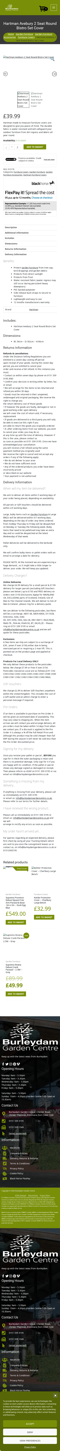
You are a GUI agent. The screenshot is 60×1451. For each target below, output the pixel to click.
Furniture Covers (26, 37)
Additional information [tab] (17, 232)
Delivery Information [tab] (16, 254)
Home (11, 34)
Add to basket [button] (16, 922)
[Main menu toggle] (54, 7)
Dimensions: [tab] (11, 243)
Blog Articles (33, 1195)
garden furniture (30, 267)
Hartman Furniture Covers (34, 175)
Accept (30, 1423)
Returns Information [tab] (15, 248)
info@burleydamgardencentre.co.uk (21, 629)
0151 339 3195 (16, 1120)
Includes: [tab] (9, 238)
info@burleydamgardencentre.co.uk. (34, 798)
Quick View (15, 888)
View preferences (30, 1440)
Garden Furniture (24, 34)
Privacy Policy (30, 1447)
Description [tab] (11, 227)
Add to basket (35, 146)
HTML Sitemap (20, 1195)
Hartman (33, 309)
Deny (30, 1432)
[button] (55, 1395)
